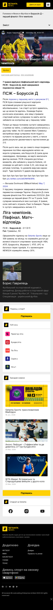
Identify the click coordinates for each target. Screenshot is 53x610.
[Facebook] (3, 587)
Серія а (14, 359)
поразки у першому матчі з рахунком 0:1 (28, 99)
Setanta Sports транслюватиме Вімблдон (22, 411)
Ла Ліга (14, 350)
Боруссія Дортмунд (10, 75)
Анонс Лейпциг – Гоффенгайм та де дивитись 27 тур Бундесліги (24, 445)
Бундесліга (16, 342)
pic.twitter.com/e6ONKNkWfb (21, 178)
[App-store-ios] (13, 587)
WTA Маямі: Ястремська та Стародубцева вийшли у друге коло (25, 480)
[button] (49, 25)
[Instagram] (6, 587)
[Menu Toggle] (48, 5)
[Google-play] (17, 587)
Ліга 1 (13, 367)
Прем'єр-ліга (17, 334)
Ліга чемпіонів (27, 75)
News (16, 13)
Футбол (25, 13)
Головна (7, 13)
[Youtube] (10, 587)
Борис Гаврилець (13, 33)
